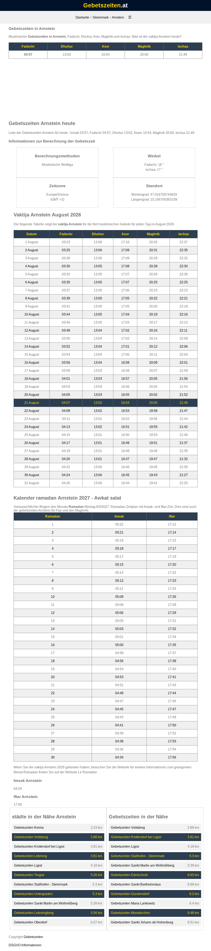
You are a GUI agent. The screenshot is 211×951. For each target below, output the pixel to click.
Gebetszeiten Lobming (30, 856)
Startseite (82, 17)
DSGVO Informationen (25, 945)
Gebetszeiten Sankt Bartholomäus (136, 884)
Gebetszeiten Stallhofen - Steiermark (41, 884)
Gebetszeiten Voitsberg (31, 837)
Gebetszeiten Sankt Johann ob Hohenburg (142, 922)
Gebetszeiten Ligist (28, 865)
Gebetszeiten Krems (29, 827)
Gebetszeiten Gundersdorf (130, 894)
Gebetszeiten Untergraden (33, 894)
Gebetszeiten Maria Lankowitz (133, 903)
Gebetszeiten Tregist (29, 875)
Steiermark (101, 17)
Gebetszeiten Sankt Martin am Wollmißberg (45, 903)
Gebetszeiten (102, 5)
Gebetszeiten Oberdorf (30, 922)
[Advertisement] (105, 87)
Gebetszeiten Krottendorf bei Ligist (39, 846)
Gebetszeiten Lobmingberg (34, 913)
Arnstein (118, 17)
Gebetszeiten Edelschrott (129, 875)
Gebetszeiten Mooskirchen (130, 913)
